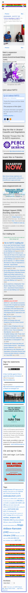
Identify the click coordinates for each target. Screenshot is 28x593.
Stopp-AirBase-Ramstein (13, 528)
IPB (19, 500)
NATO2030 (13, 509)
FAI (4, 500)
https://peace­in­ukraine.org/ (16, 151)
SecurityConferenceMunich (10, 525)
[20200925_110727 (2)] (14, 35)
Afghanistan (19, 489)
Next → (22, 13)
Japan (8, 505)
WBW (16, 538)
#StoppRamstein (9, 489)
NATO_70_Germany (9, 511)
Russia (17, 522)
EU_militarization (20, 498)
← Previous (6, 13)
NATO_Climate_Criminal (8, 513)
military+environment (9, 507)
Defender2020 (12, 496)
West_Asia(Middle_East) (8, 540)
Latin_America (15, 505)
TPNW (11, 532)
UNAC (5, 538)
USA (10, 538)
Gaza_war (14, 500)
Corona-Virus (15, 493)
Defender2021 (6, 498)
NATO (5, 509)
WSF (18, 540)
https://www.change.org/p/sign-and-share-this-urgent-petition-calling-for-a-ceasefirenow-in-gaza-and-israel (13, 178)
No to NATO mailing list (13, 243)
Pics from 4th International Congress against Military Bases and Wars (13, 21)
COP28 (8, 493)
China (15, 491)
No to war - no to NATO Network (14, 587)
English (8, 121)
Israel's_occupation (11, 502)
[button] (5, 119)
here (13, 221)
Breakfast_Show (8, 491)
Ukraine (9, 535)
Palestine (8, 520)
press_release (10, 522)
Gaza (8, 500)
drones (13, 498)
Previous (4, 6)
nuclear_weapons (11, 517)
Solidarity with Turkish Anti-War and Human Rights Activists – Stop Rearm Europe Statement (14, 345)
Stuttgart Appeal (16, 217)
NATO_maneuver (18, 513)
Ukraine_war (20, 535)
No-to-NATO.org (18, 515)
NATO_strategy (8, 515)
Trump (17, 532)
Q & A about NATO (11, 96)
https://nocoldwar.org (9, 380)
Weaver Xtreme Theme (10, 588)
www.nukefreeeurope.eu (17, 444)
